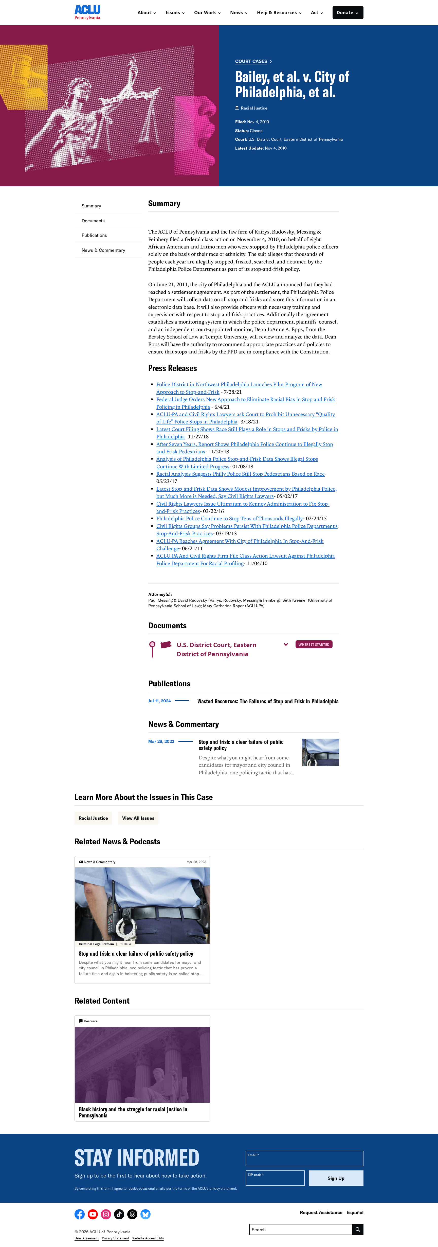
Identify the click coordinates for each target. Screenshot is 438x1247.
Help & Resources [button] (277, 12)
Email (253, 1155)
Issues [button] (173, 12)
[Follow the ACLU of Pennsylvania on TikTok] (119, 1215)
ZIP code (256, 1174)
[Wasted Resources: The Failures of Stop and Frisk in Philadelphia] (243, 702)
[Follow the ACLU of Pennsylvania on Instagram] (106, 1215)
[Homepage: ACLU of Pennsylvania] (92, 12)
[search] (358, 1229)
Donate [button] (345, 12)
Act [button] (314, 12)
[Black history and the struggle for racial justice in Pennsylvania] (142, 1068)
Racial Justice (254, 107)
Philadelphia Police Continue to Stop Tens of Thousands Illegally (229, 518)
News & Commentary (103, 250)
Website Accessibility (148, 1238)
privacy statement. (223, 1188)
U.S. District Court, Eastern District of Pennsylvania (217, 649)
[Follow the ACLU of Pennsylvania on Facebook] (80, 1215)
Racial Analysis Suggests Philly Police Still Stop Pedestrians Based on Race (240, 473)
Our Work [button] (205, 12)
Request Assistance (321, 1212)
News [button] (236, 12)
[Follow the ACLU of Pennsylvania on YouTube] (93, 1215)
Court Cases (251, 61)
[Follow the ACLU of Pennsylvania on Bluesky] (145, 1215)
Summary (91, 205)
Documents (93, 220)
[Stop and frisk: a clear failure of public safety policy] (243, 759)
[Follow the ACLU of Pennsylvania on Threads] (132, 1215)
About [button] (144, 12)
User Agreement (87, 1238)
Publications (94, 235)
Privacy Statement (115, 1238)
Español (354, 1212)
